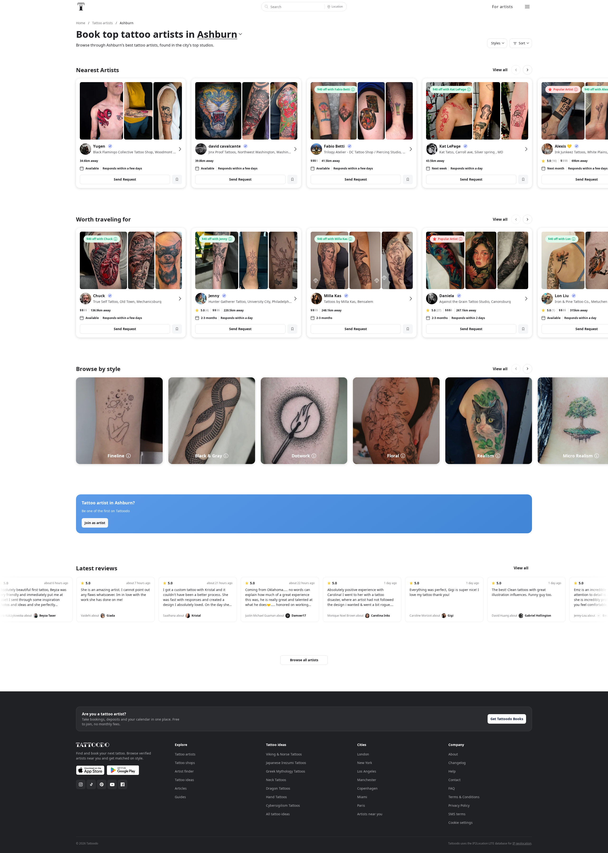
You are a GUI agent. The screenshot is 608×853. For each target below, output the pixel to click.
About (453, 754)
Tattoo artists (185, 754)
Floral (393, 456)
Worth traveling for (103, 219)
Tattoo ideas (184, 780)
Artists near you (369, 814)
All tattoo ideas (278, 814)
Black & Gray (208, 456)
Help (452, 771)
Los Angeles (366, 771)
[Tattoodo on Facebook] (122, 784)
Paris (361, 805)
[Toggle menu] (527, 6)
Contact (454, 780)
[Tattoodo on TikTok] (91, 784)
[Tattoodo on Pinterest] (101, 784)
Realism (485, 456)
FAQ (451, 788)
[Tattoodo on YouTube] (112, 784)
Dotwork (301, 456)
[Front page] (81, 6)
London (363, 754)
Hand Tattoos (276, 797)
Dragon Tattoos (278, 788)
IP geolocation (522, 843)
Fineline (116, 456)
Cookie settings (460, 822)
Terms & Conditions (464, 797)
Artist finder (184, 771)
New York (364, 762)
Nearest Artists (97, 70)
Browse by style (98, 369)
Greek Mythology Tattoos (285, 771)
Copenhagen (367, 788)
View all (500, 69)
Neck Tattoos (276, 780)
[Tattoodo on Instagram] (81, 784)
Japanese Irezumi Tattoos (286, 762)
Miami (362, 797)
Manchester (366, 780)
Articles (181, 788)
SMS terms (457, 814)
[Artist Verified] (110, 146)
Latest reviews (96, 568)
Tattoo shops (185, 762)
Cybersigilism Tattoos (283, 805)
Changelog (457, 762)
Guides (180, 797)
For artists (502, 6)
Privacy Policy (459, 805)
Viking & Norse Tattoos (284, 754)
